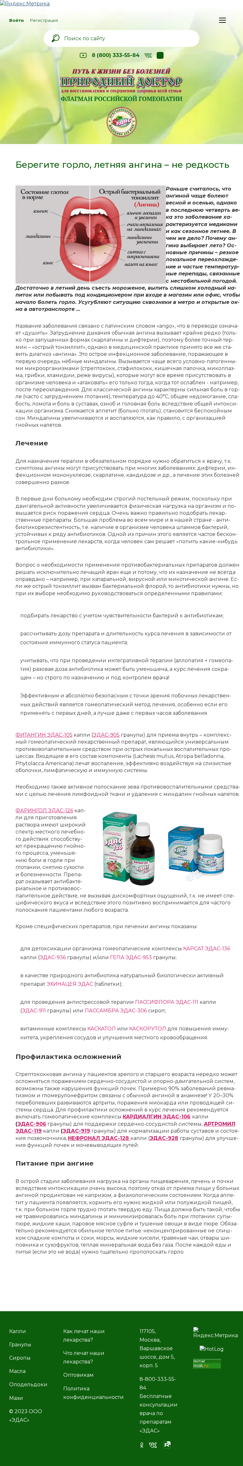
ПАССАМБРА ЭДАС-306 (116, 1011)
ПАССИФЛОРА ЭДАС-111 (166, 1002)
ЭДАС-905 (106, 735)
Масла (17, 1371)
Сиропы (20, 1358)
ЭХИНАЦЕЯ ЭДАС (70, 984)
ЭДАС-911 (34, 1011)
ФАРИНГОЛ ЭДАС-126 (44, 811)
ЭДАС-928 (164, 1138)
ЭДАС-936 (53, 957)
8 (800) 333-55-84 (116, 55)
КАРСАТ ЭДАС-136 (206, 949)
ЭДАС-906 (31, 1124)
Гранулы (20, 1345)
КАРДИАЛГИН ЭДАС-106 (156, 1117)
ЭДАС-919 (76, 1131)
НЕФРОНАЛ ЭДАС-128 (99, 1138)
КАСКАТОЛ (101, 1029)
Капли (17, 1331)
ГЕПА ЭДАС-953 (131, 957)
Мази (16, 1398)
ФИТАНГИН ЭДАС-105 (44, 735)
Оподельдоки (28, 1384)
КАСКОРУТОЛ (147, 1029)
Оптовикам (78, 1375)
